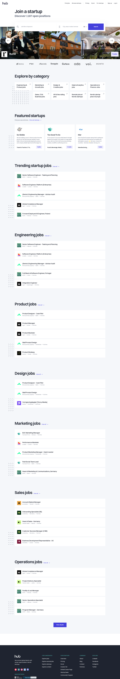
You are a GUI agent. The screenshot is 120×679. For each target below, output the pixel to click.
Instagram (95, 664)
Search (96, 26)
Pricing (63, 661)
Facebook (95, 661)
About (81, 658)
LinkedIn (94, 658)
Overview (63, 658)
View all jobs (60, 625)
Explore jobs (45, 658)
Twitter (94, 667)
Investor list (64, 667)
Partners (82, 667)
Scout (62, 664)
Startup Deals (64, 672)
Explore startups (47, 664)
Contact (82, 664)
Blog (81, 661)
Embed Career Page (66, 669)
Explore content (46, 667)
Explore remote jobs (48, 661)
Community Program (67, 675)
